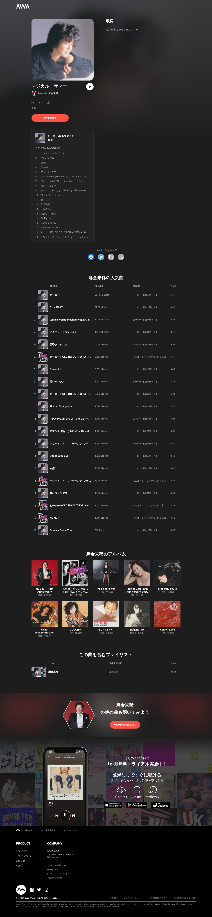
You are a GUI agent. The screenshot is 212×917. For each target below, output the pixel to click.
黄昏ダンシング (48, 185)
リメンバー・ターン (51, 194)
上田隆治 (113, 671)
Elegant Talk (137, 629)
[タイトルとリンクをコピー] (111, 257)
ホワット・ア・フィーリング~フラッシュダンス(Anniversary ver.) (73, 236)
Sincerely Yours (167, 588)
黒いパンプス (47, 157)
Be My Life (46, 218)
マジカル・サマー (70, 830)
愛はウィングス (48, 213)
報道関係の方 (52, 869)
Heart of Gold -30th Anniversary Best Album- (137, 591)
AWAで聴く (50, 118)
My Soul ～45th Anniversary (44, 590)
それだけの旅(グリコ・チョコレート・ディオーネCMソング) (70, 181)
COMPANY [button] (54, 843)
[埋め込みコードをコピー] (121, 257)
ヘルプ (19, 865)
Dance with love (48, 222)
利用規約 (113, 897)
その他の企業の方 (54, 877)
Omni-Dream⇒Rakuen (44, 631)
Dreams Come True (50, 227)
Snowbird (45, 167)
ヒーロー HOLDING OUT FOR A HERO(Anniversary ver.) (69, 232)
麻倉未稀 (53, 93)
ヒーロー (45, 199)
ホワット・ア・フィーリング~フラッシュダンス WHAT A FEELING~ (88, 480)
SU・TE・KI (106, 629)
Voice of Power (106, 588)
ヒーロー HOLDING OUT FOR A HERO (72, 356)
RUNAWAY (46, 204)
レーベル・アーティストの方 (59, 873)
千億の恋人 (46, 208)
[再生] (90, 86)
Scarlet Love (167, 629)
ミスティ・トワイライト (53, 153)
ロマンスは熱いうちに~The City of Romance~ (63, 190)
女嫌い (44, 162)
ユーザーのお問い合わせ (57, 865)
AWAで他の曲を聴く (125, 725)
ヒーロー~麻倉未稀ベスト (62, 136)
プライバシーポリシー (133, 897)
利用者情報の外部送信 (158, 897)
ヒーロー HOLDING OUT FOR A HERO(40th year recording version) (89, 505)
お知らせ (20, 860)
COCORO (75, 629)
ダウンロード (22, 850)
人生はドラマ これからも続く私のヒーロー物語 (156, 356)
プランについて (23, 855)
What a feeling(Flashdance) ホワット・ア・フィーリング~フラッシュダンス (78, 176)
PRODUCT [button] (23, 843)
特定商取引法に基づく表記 (185, 897)
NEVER (54, 518)
